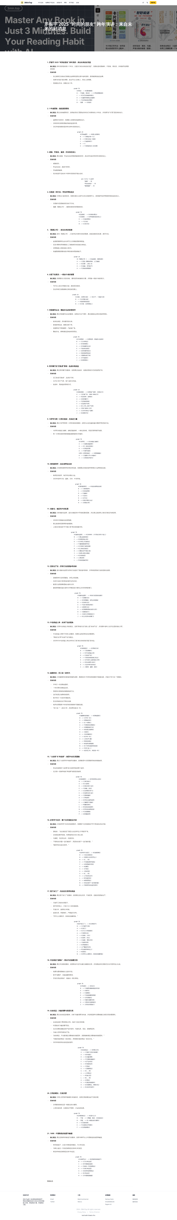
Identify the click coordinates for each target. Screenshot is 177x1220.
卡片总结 (40, 2)
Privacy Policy (82, 1212)
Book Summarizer (83, 1199)
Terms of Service (94, 1212)
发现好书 (59, 2)
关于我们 (71, 2)
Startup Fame (109, 1199)
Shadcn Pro (91, 1215)
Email (52, 1199)
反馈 (77, 2)
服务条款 (135, 1202)
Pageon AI (108, 1204)
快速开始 (153, 2)
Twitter (52, 1202)
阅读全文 (50, 1181)
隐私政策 (135, 1199)
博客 (65, 2)
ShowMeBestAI (109, 1202)
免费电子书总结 (49, 2)
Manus (80, 1202)
